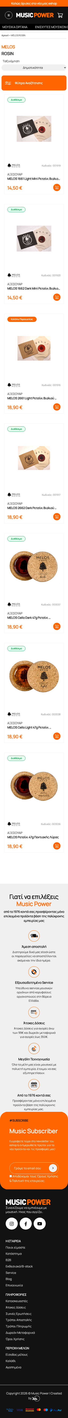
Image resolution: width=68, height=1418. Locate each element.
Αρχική (5, 35)
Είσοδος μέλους (17, 1354)
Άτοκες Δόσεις (16, 1307)
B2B (8, 1260)
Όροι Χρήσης (15, 1339)
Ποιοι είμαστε (15, 1247)
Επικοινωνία (14, 1285)
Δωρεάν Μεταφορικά (20, 1333)
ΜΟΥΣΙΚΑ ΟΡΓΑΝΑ (14, 27)
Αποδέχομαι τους (33, 1178)
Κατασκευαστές (17, 1301)
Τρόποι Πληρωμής (19, 1326)
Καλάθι (11, 1361)
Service (11, 1273)
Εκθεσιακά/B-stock (19, 1266)
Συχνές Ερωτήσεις (19, 1314)
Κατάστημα (14, 1254)
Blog (9, 1279)
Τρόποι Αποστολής (19, 1320)
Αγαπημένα (13, 1367)
